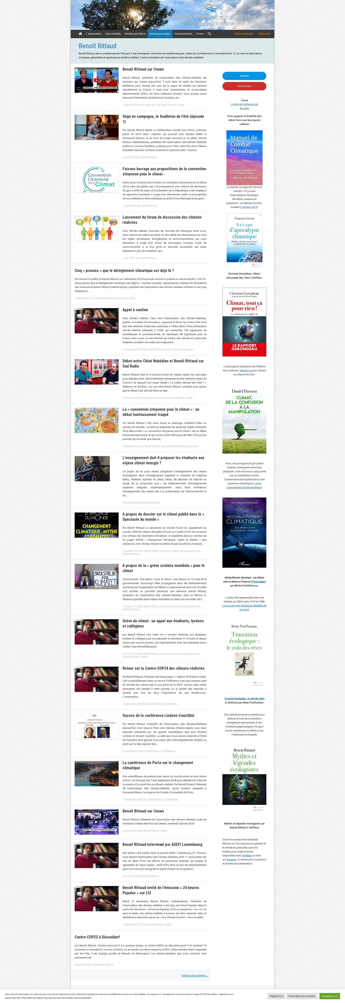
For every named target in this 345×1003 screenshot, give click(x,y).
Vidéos (180, 105)
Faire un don (244, 86)
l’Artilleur (247, 855)
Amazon (231, 859)
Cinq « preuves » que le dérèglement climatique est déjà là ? (124, 270)
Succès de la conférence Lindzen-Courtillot (158, 715)
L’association (94, 33)
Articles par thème (135, 33)
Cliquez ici (245, 370)
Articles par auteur (160, 33)
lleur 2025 (251, 207)
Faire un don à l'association (179, 349)
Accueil (80, 34)
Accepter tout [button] (330, 996)
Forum (200, 33)
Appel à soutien (135, 309)
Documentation (183, 33)
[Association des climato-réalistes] (211, 11)
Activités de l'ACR (151, 105)
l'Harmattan (258, 581)
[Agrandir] (261, 625)
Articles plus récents (195, 975)
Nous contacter (244, 33)
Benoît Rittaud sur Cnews (143, 69)
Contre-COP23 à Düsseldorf (97, 937)
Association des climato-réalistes (211, 17)
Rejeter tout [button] (276, 996)
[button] (210, 34)
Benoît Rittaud (168, 105)
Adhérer (244, 75)
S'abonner (264, 33)
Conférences (171, 704)
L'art (242, 207)
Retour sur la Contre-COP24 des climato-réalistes (164, 668)
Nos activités (113, 33)
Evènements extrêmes (173, 398)
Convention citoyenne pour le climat (179, 446)
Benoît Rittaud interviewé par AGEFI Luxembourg (162, 844)
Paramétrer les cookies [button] (302, 996)
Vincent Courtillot (126, 298)
